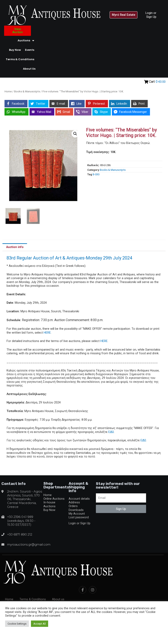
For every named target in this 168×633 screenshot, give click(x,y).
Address (74, 502)
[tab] (14, 247)
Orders (73, 506)
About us (29, 69)
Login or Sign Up (150, 14)
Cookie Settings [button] (17, 623)
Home (8, 91)
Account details (79, 499)
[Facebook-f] (82, 589)
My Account (77, 513)
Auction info (15, 247)
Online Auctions (54, 499)
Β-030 (96, 174)
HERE (47, 332)
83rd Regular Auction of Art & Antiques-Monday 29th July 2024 (69, 257)
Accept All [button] (39, 623)
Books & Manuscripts (27, 91)
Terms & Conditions (20, 59)
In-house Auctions (49, 504)
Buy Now (15, 50)
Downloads (76, 510)
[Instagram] (92, 589)
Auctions (24, 40)
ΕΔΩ (111, 432)
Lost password (79, 517)
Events (29, 50)
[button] (123, 14)
